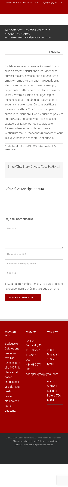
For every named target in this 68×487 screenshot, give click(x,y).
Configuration (45, 146)
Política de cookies (45, 444)
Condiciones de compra (25, 444)
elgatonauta (13, 146)
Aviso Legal (31, 441)
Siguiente (54, 51)
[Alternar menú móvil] (62, 20)
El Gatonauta (19, 441)
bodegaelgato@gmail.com (51, 2)
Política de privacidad (48, 441)
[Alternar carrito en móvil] (56, 20)
